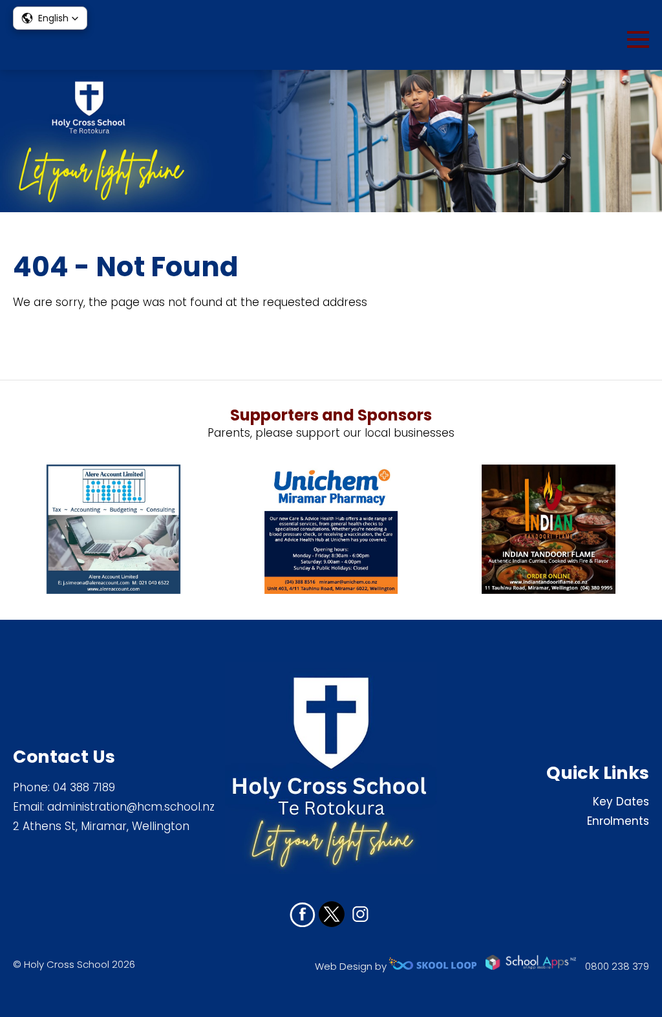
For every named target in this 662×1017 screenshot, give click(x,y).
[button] (50, 18)
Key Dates (621, 801)
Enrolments (618, 821)
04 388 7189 (84, 787)
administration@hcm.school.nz (131, 807)
